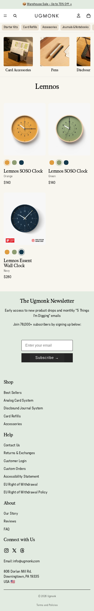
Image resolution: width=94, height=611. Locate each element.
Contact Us (12, 445)
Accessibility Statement (21, 477)
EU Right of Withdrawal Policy (25, 492)
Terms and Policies (47, 605)
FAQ (7, 529)
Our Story (11, 513)
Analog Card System (18, 400)
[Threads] (22, 550)
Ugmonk (51, 596)
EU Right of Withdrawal (20, 484)
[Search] (15, 16)
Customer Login (15, 461)
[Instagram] (6, 550)
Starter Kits (11, 27)
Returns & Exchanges (19, 453)
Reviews (10, 521)
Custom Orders (15, 469)
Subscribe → (47, 358)
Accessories (49, 27)
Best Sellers (12, 393)
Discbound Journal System (23, 408)
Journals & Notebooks (75, 27)
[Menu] (5, 16)
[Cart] (89, 16)
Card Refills (30, 27)
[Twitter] (14, 550)
